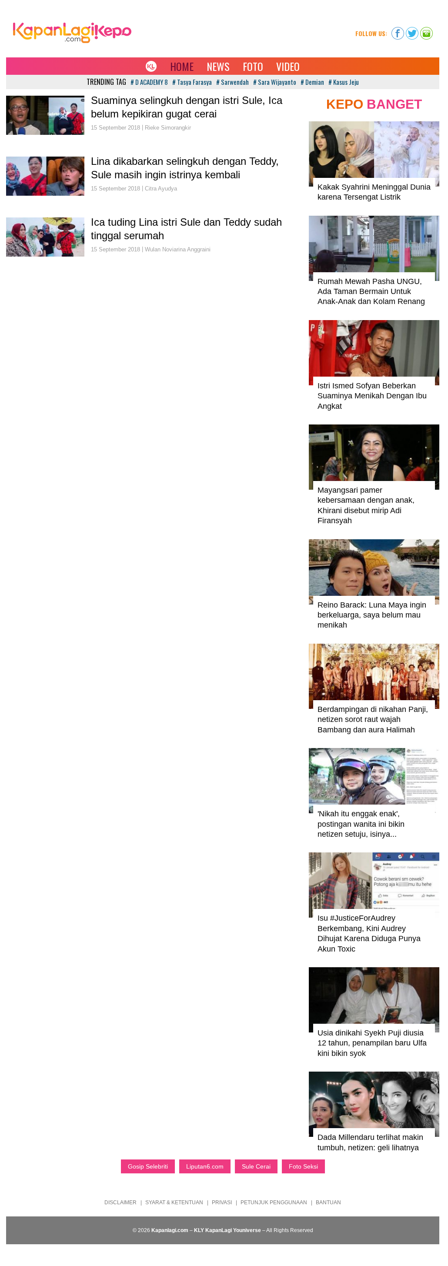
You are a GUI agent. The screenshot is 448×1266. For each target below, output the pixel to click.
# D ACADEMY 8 (149, 82)
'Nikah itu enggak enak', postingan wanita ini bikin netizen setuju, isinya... (361, 823)
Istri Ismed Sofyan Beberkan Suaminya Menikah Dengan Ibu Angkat (372, 396)
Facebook (397, 30)
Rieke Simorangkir (168, 127)
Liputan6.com (205, 1166)
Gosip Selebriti (148, 1166)
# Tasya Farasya (192, 82)
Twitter (412, 30)
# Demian (312, 82)
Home (182, 66)
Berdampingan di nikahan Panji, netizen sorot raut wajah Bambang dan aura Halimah (373, 719)
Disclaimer (120, 1202)
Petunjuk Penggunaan (274, 1202)
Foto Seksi (303, 1166)
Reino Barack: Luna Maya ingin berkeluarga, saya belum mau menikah (372, 615)
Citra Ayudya (161, 188)
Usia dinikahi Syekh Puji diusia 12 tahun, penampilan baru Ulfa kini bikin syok (372, 1043)
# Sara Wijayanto (274, 82)
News (218, 66)
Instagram (426, 30)
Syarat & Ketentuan (174, 1202)
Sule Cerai (256, 1166)
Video (288, 66)
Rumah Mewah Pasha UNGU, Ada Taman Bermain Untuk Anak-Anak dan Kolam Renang (371, 291)
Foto (253, 66)
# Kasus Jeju (343, 82)
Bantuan (328, 1202)
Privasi (222, 1202)
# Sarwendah (232, 82)
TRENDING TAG (106, 82)
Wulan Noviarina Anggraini (178, 249)
